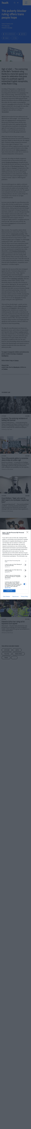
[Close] (27, 532)
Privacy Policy (24, 596)
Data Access (15, 596)
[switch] (25, 565)
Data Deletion (6, 596)
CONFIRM (9, 590)
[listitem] (15, 561)
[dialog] (15, 564)
